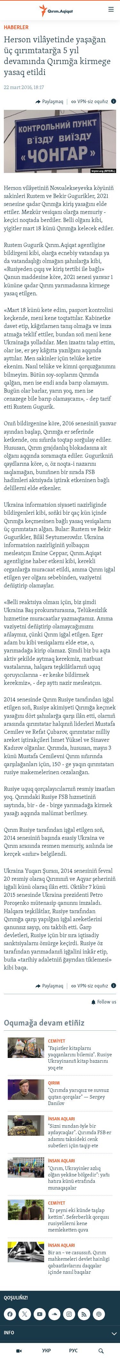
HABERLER (16, 28)
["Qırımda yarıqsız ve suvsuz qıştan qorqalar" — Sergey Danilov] (26, 1089)
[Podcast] (99, 1314)
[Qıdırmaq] (101, 1351)
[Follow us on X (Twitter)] (25, 1314)
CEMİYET (56, 1041)
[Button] (49, 102)
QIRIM (54, 1083)
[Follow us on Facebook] (10, 1314)
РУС (73, 1351)
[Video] (18, 1351)
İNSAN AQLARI (61, 1119)
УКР (46, 1351)
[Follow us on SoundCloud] (54, 1314)
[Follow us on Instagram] (69, 1314)
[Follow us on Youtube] (40, 1314)
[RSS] (84, 1314)
